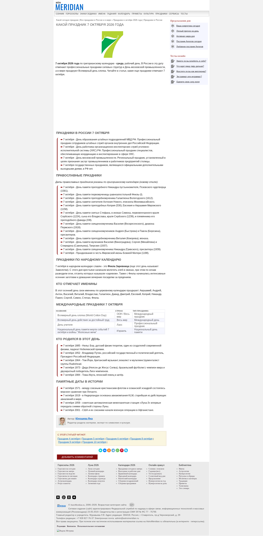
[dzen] (74, 499)
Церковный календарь (127, 473)
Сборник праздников (127, 483)
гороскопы (72, 14)
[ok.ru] (69, 499)
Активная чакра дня (185, 36)
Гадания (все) (154, 471)
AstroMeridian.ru (77, 505)
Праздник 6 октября (117, 438)
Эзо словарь (184, 488)
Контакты (71, 526)
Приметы (183, 483)
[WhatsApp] (117, 450)
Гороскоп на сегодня (66, 469)
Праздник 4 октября (69, 438)
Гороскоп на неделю (66, 473)
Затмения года (94, 483)
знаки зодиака (88, 14)
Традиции (183, 481)
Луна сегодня (94, 469)
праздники (161, 14)
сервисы (174, 14)
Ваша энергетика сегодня (188, 26)
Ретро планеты (64, 483)
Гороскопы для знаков (67, 478)
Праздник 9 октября (69, 442)
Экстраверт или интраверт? (189, 76)
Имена (181, 469)
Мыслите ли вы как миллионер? (191, 71)
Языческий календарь (127, 478)
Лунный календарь (96, 471)
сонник (60, 14)
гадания (111, 14)
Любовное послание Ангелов (189, 46)
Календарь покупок (96, 481)
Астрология (184, 471)
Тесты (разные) (155, 473)
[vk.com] (58, 499)
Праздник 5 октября (93, 438)
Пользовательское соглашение (91, 526)
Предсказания (154, 478)
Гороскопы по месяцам (67, 476)
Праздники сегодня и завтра (130, 469)
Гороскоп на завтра (66, 471)
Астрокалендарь (65, 481)
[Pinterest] (122, 450)
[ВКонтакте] (105, 450)
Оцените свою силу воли (188, 82)
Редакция (61, 526)
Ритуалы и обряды (187, 476)
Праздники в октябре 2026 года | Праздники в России (137, 20)
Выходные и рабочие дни (129, 471)
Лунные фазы (94, 473)
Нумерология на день (158, 483)
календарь (124, 14)
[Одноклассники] (109, 450)
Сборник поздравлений (128, 481)
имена (101, 14)
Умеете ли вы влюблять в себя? (191, 61)
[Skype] (126, 450)
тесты (184, 14)
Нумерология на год (157, 481)
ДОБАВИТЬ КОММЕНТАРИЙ (77, 457)
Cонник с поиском (156, 469)
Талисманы (183, 486)
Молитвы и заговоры (188, 478)
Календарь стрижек (96, 476)
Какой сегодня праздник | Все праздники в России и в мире (83, 20)
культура (149, 14)
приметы (137, 14)
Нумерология (184, 473)
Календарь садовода (96, 478)
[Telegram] (113, 450)
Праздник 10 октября (94, 442)
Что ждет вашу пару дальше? (190, 66)
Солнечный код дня (157, 476)
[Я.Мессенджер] (100, 450)
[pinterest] (63, 499)
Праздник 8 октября (141, 438)
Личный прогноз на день (187, 31)
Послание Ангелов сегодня (189, 41)
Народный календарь (127, 476)
